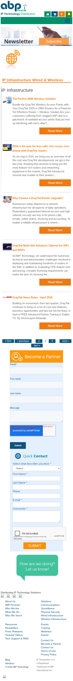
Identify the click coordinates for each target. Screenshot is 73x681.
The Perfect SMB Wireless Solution (34, 98)
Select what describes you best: (32, 463)
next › (65, 341)
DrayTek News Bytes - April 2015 (32, 297)
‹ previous (23, 341)
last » (37, 345)
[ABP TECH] (14, 5)
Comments (20, 508)
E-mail (17, 500)
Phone (16, 491)
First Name (20, 474)
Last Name (20, 482)
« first (8, 341)
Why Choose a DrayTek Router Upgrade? (37, 198)
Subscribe (54, 41)
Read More (55, 131)
